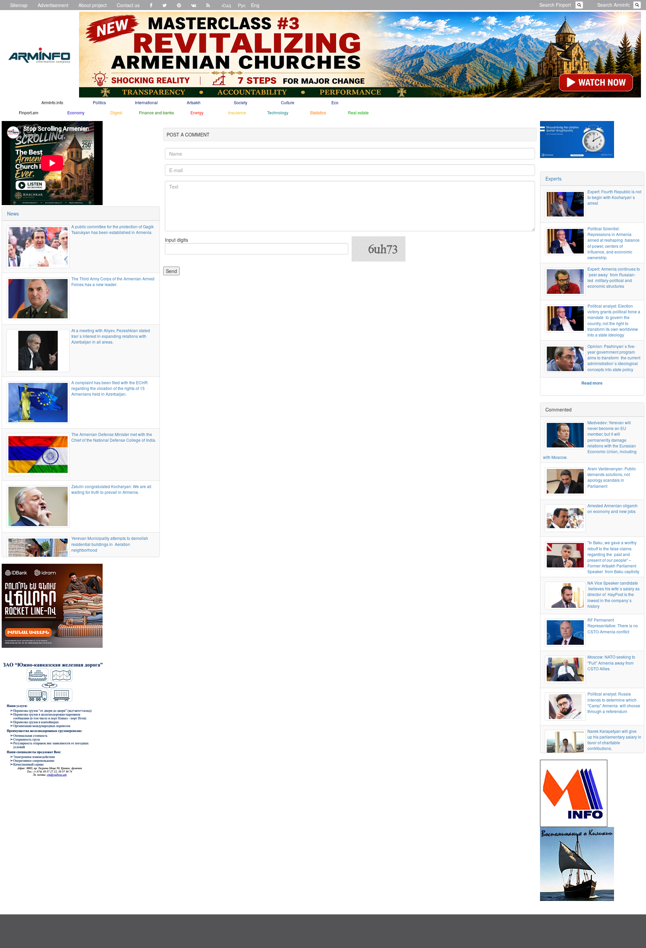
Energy (197, 112)
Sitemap (19, 5)
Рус (242, 5)
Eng (255, 5)
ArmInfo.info (52, 102)
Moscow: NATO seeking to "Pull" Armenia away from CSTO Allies (611, 662)
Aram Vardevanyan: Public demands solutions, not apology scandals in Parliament (611, 477)
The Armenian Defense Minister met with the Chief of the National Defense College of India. (113, 437)
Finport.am (28, 112)
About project (92, 5)
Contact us (128, 5)
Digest (116, 112)
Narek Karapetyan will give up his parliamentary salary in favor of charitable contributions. (614, 739)
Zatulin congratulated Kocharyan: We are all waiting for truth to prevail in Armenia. (111, 489)
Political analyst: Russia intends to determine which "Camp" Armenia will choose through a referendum (613, 702)
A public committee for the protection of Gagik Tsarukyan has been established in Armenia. (112, 229)
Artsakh (194, 102)
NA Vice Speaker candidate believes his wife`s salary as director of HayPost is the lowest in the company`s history (613, 594)
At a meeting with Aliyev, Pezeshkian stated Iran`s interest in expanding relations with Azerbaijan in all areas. (110, 336)
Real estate (358, 112)
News (13, 213)
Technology (277, 112)
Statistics (318, 112)
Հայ (226, 5)
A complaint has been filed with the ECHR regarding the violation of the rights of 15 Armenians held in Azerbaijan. (109, 388)
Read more (592, 383)
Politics (99, 102)
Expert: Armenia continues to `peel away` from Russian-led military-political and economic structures (613, 277)
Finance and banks (156, 112)
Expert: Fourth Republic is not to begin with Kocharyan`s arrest (614, 197)
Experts (553, 178)
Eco (334, 102)
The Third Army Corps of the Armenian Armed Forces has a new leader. (112, 281)
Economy (75, 112)
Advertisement (53, 5)
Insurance (237, 112)
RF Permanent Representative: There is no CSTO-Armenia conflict (612, 625)
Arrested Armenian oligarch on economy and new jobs (612, 508)
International (146, 102)
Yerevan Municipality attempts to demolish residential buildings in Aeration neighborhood (109, 543)
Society (240, 102)
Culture (287, 102)
